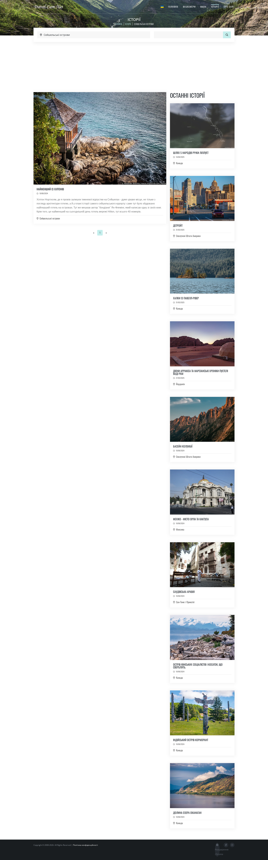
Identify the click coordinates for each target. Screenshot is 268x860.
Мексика (180, 529)
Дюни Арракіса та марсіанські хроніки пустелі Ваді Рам (200, 372)
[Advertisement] (134, 65)
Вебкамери (189, 6)
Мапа (203, 6)
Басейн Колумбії (182, 446)
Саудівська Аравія (184, 592)
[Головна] (51, 6)
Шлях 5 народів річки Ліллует (190, 153)
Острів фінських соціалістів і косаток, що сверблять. (198, 665)
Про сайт (229, 6)
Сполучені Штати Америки (188, 236)
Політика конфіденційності (85, 845)
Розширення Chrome (217, 852)
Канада (179, 163)
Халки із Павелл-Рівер (186, 298)
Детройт (178, 225)
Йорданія (180, 384)
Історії (215, 6)
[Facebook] (226, 845)
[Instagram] (232, 845)
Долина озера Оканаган (187, 813)
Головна (173, 6)
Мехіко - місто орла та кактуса (191, 519)
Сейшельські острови (50, 218)
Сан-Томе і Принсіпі (185, 602)
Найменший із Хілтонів (50, 189)
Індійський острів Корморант (190, 740)
